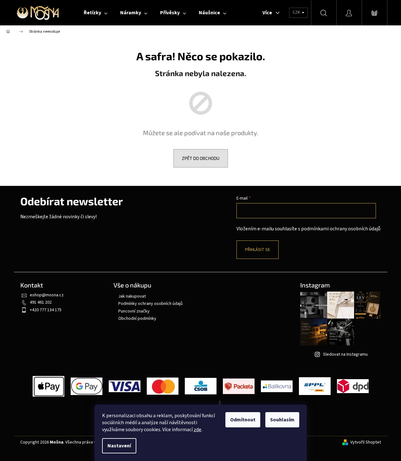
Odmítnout (242, 419)
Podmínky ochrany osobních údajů (150, 303)
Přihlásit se (257, 250)
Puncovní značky (134, 311)
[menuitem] (95, 12)
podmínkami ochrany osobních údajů (340, 228)
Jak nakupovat (132, 296)
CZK (297, 12)
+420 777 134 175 (45, 310)
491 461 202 (41, 302)
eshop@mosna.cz (47, 295)
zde (197, 429)
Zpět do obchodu (200, 158)
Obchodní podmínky (137, 318)
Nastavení (119, 445)
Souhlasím (282, 419)
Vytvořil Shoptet (365, 442)
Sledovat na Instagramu (345, 354)
